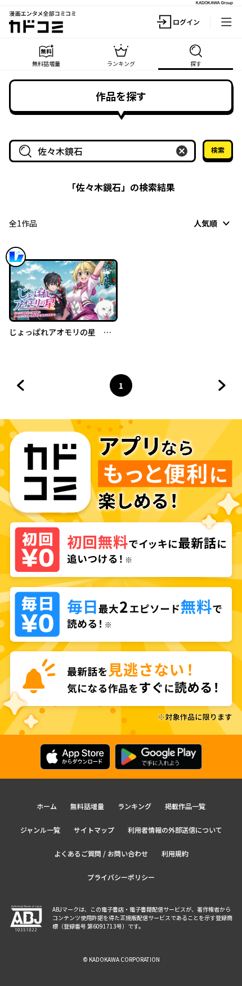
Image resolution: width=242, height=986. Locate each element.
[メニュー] (226, 22)
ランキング (134, 806)
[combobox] (105, 151)
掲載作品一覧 (185, 806)
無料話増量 (87, 806)
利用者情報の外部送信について (175, 829)
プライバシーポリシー (121, 877)
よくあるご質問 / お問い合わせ (101, 853)
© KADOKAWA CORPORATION (121, 959)
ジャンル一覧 (40, 829)
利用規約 (175, 853)
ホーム (47, 806)
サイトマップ (94, 829)
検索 (218, 149)
